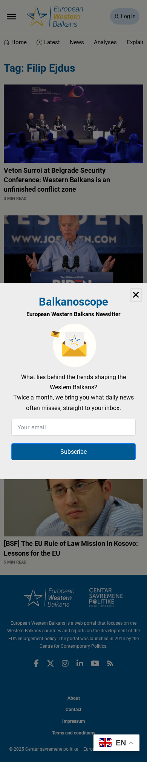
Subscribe (73, 451)
